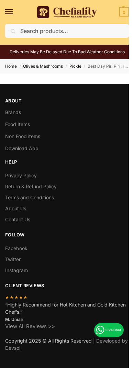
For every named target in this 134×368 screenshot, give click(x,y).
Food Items (17, 124)
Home (11, 66)
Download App (21, 148)
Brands (13, 112)
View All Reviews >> (30, 326)
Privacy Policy (21, 175)
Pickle (75, 66)
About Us (15, 208)
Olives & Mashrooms (43, 66)
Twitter (13, 259)
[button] (123, 12)
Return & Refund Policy (31, 186)
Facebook (16, 248)
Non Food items (23, 136)
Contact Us (17, 219)
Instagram (16, 270)
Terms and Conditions (29, 197)
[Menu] (15, 12)
